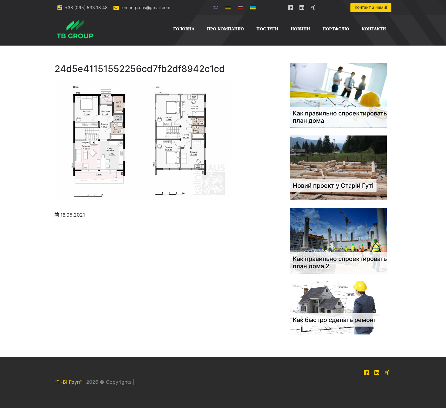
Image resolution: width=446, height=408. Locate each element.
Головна (183, 29)
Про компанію (225, 29)
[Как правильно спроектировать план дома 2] (338, 240)
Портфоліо (336, 29)
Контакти (374, 29)
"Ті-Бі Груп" (68, 382)
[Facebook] (290, 6)
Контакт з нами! (371, 7)
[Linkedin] (302, 6)
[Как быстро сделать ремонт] (338, 307)
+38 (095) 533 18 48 (86, 7)
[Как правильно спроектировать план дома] (338, 95)
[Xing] (313, 6)
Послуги (267, 29)
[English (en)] (216, 6)
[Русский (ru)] (240, 6)
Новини (300, 29)
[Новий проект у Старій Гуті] (338, 167)
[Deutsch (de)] (228, 6)
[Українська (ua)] (253, 6)
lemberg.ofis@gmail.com (145, 7)
